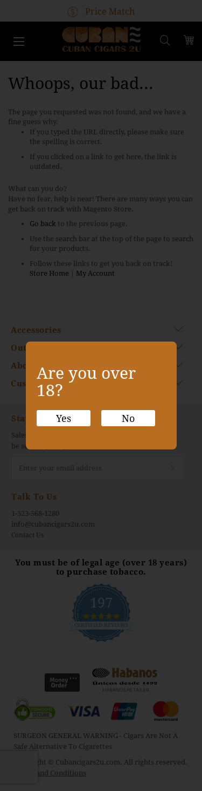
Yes (63, 418)
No (128, 418)
